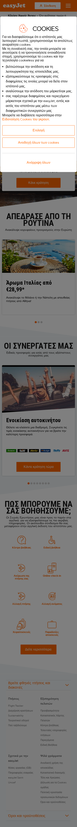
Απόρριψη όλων (38, 162)
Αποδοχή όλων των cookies (38, 142)
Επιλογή (39, 130)
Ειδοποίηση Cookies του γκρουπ (25, 119)
